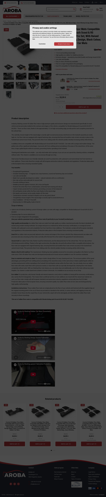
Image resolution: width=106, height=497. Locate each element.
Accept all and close (64, 44)
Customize (42, 44)
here (34, 39)
